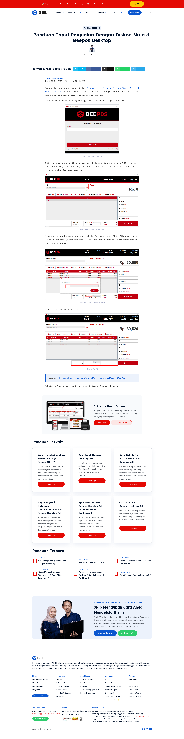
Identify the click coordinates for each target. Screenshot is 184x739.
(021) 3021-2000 (69, 711)
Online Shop (60, 696)
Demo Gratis (134, 12)
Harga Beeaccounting (40, 679)
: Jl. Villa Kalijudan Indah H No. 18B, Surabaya (112, 711)
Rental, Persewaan (87, 693)
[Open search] (150, 13)
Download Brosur (40, 696)
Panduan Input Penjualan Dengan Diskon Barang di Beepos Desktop (92, 377)
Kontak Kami (133, 686)
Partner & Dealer (134, 693)
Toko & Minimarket (63, 686)
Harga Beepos (37, 686)
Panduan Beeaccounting (113, 683)
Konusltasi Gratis (121, 422)
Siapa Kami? (132, 679)
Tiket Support (133, 690)
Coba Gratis (101, 422)
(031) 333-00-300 (84, 711)
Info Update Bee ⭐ (111, 700)
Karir (130, 683)
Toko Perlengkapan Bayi (89, 690)
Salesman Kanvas (63, 683)
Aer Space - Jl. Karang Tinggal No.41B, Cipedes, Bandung (117, 714)
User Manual (109, 693)
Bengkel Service (86, 683)
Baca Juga (51, 484)
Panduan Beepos (110, 690)
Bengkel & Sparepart (64, 693)
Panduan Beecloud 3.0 (112, 686)
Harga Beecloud (38, 683)
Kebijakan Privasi (134, 696)
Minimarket (84, 686)
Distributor (60, 679)
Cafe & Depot (61, 690)
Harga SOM (36, 690)
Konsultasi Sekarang (105, 633)
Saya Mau (137, 4)
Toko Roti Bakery (87, 679)
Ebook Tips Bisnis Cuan (113, 696)
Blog (106, 679)
